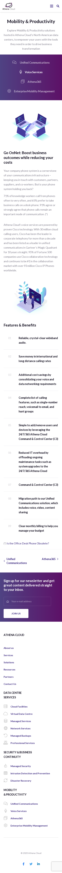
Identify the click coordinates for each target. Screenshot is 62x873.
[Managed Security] (7, 766)
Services (8, 655)
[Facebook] (23, 864)
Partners (9, 676)
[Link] (8, 6)
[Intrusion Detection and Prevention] (7, 773)
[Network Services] (7, 728)
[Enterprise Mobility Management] (7, 825)
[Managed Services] (7, 721)
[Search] (58, 6)
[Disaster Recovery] (7, 781)
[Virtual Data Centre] (7, 714)
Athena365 (34, 81)
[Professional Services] (7, 743)
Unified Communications (34, 62)
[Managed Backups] (7, 736)
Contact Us (10, 683)
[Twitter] (31, 864)
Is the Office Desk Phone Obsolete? (28, 543)
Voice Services (34, 72)
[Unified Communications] (7, 804)
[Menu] (51, 6)
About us (9, 647)
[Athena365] (7, 818)
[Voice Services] (7, 811)
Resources (9, 669)
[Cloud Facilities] (7, 706)
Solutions (9, 662)
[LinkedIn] (38, 864)
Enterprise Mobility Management (34, 91)
